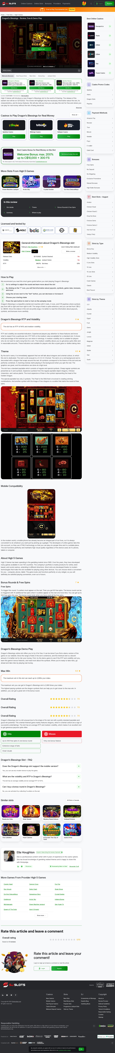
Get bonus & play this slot (70, 154)
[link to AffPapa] (39, 1036)
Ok (81, 1049)
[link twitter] (21, 866)
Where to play (36, 212)
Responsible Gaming (104, 1012)
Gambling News (85, 1004)
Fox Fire (57, 884)
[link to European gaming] (81, 1036)
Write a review (70, 251)
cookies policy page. (64, 1050)
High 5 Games (19, 15)
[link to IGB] (22, 1036)
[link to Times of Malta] (13, 1036)
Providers (57, 3)
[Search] (91, 3)
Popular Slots (67, 1004)
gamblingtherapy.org (17, 91)
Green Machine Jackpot (37, 904)
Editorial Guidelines (104, 1004)
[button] (81, 84)
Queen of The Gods (10, 909)
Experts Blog (85, 1001)
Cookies (100, 1014)
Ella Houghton (25, 95)
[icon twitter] (7, 995)
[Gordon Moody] (23, 1043)
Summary (9, 212)
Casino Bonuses (51, 1006)
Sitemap (100, 1017)
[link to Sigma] (30, 1036)
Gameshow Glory (35, 894)
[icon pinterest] (15, 995)
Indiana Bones (59, 899)
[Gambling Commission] (40, 1043)
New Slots (67, 998)
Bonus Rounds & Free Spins (67, 207)
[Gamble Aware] (14, 1043)
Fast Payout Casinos (52, 1004)
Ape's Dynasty (34, 909)
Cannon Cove (33, 884)
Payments (66, 3)
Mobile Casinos (50, 1001)
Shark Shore (59, 889)
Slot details (10, 207)
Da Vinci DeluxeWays (11, 894)
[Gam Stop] (31, 1043)
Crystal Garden (59, 894)
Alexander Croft (74, 866)
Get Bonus (14, 88)
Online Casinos (26, 3)
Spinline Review (67, 81)
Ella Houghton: (33, 247)
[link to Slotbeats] (64, 1036)
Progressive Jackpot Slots (71, 1006)
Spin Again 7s (59, 904)
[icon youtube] (11, 995)
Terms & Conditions (104, 1009)
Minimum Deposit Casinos (53, 1009)
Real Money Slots (69, 1001)
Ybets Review (39, 81)
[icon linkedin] (2, 995)
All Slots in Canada (73, 800)
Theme (34, 207)
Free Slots (10, 15)
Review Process (103, 1001)
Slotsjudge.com (16, 1001)
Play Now (72, 9)
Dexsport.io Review (13, 81)
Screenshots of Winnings (88, 998)
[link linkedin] (18, 866)
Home (2, 15)
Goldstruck (7, 899)
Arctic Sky (32, 899)
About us (101, 998)
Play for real (41, 49)
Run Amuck (7, 889)
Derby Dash (33, 889)
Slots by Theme (68, 1009)
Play (14, 136)
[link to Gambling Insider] (56, 1036)
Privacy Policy (102, 1006)
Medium (38, 260)
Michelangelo (8, 904)
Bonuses (48, 3)
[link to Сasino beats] (73, 1036)
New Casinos (50, 998)
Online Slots (38, 3)
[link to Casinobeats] (47, 1036)
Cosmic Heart (8, 884)
